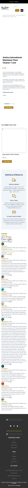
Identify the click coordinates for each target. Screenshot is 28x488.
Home (4, 15)
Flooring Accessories (10, 15)
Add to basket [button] (7, 161)
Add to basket (8, 107)
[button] (22, 10)
